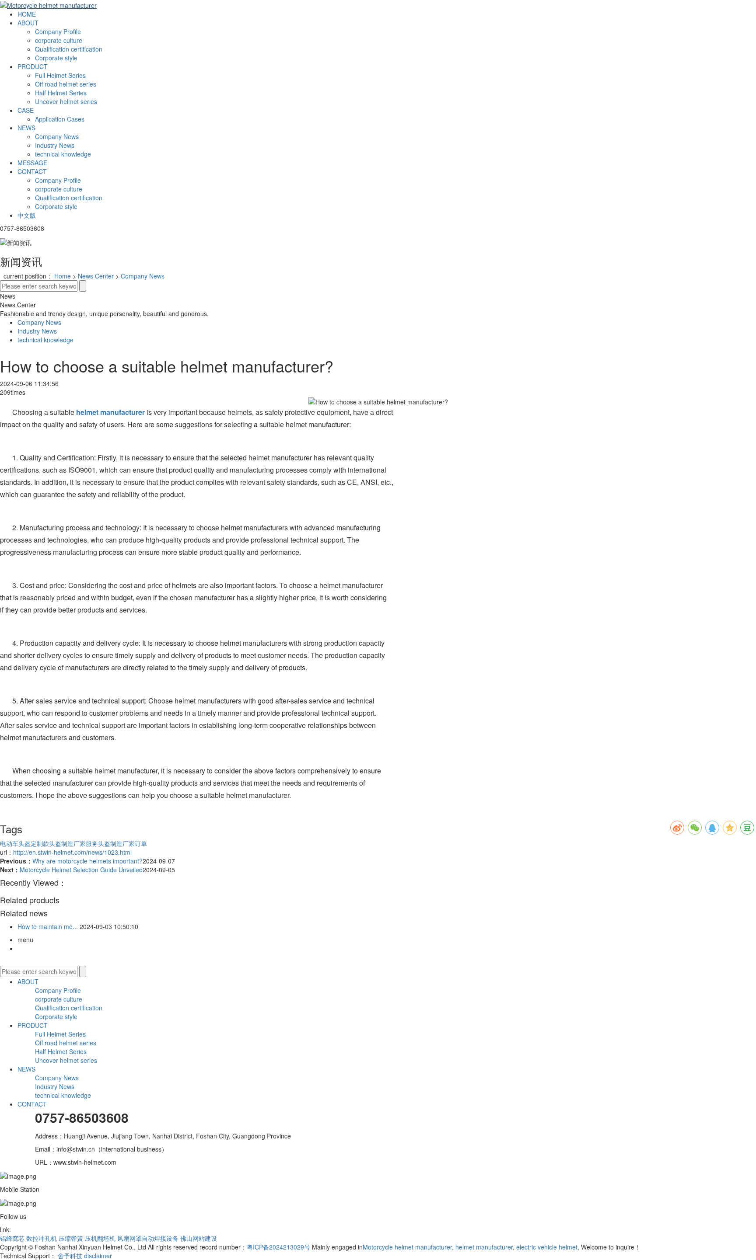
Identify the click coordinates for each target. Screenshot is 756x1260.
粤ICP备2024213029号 (278, 1247)
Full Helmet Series (60, 75)
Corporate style (56, 57)
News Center (96, 275)
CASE (26, 110)
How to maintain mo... (48, 926)
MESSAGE (32, 162)
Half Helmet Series (61, 92)
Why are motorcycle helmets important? (87, 860)
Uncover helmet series (66, 101)
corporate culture (58, 40)
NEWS (26, 127)
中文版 (27, 215)
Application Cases (59, 119)
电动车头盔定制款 (24, 843)
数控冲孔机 (41, 1238)
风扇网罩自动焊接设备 (147, 1238)
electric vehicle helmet (546, 1247)
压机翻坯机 (100, 1238)
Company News (57, 136)
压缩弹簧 (71, 1238)
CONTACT (32, 171)
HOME (27, 14)
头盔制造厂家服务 (73, 843)
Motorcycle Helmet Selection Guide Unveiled (81, 869)
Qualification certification (68, 49)
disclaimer (98, 1255)
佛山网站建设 (198, 1238)
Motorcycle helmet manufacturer (407, 1247)
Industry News (54, 145)
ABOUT (28, 22)
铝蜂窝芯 (12, 1238)
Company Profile (58, 31)
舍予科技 (70, 1255)
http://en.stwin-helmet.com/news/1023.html (72, 852)
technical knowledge (63, 154)
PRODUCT (33, 66)
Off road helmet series (65, 84)
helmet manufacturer (483, 1247)
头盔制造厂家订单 (122, 843)
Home (62, 275)
